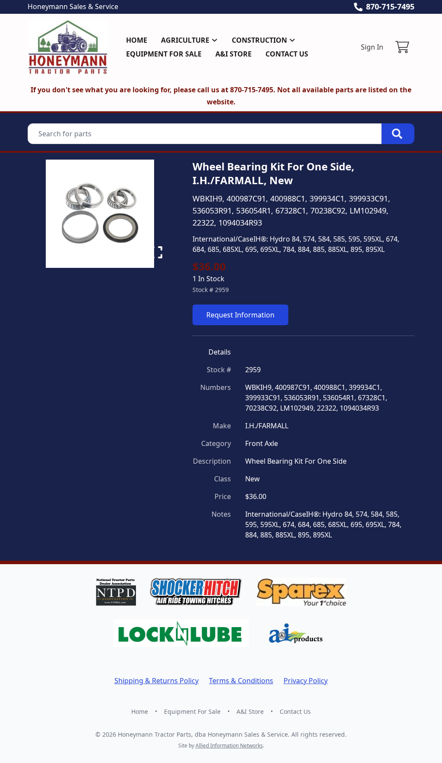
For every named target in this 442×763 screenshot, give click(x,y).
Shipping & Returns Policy (156, 680)
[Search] (398, 133)
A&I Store (233, 54)
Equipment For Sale (164, 54)
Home (136, 40)
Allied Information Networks (229, 745)
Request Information (240, 315)
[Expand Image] (156, 252)
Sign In (372, 47)
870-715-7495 (390, 6)
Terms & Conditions (241, 680)
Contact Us (286, 54)
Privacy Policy (306, 680)
